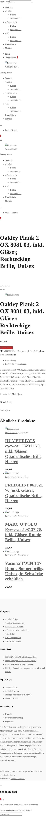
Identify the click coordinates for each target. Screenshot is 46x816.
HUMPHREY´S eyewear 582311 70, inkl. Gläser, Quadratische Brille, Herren (24, 451)
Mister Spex (17, 394)
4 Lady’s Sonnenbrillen (14, 623)
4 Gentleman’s (11, 22)
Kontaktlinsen (10, 44)
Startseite (8, 7)
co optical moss (11, 687)
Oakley (37, 351)
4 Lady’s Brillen (11, 619)
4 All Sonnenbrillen (13, 638)
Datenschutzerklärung (14, 718)
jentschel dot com (17, 779)
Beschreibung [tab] (10, 360)
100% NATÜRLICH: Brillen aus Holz (20, 657)
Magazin (8, 48)
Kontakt (8, 714)
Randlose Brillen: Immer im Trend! (19, 664)
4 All (7, 33)
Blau (2, 355)
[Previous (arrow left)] (1, 289)
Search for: (4, 2)
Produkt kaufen (6, 347)
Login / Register (11, 130)
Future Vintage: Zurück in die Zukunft (20, 661)
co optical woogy (12, 691)
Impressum (9, 721)
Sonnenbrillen (15, 18)
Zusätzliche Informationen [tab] (15, 364)
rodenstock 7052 (12, 698)
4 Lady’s (8, 11)
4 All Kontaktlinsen (13, 641)
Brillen (13, 15)
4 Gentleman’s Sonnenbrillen (16, 630)
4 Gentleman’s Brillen (14, 626)
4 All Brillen (10, 634)
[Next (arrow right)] (4, 289)
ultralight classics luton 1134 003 (18, 695)
